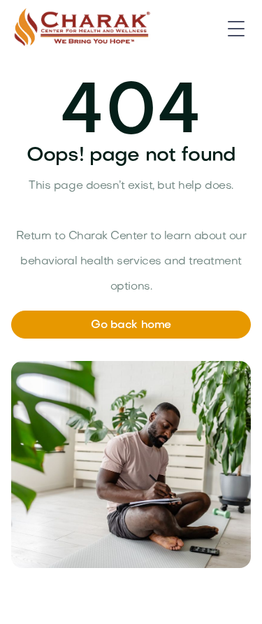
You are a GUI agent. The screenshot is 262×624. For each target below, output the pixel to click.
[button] (236, 28)
